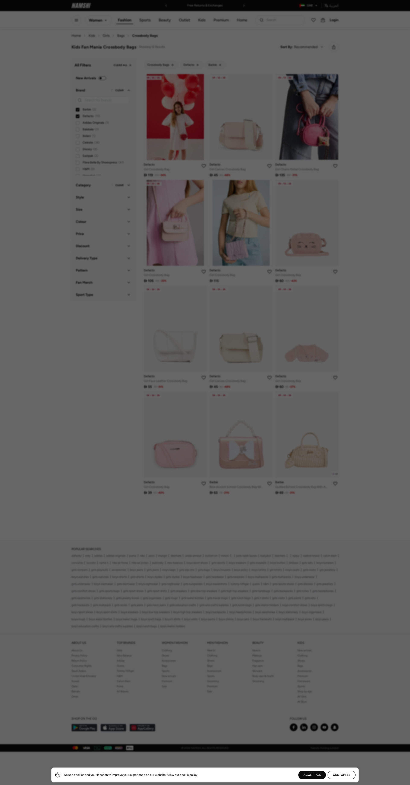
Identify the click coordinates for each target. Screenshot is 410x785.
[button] (205, 392)
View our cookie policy (182, 775)
